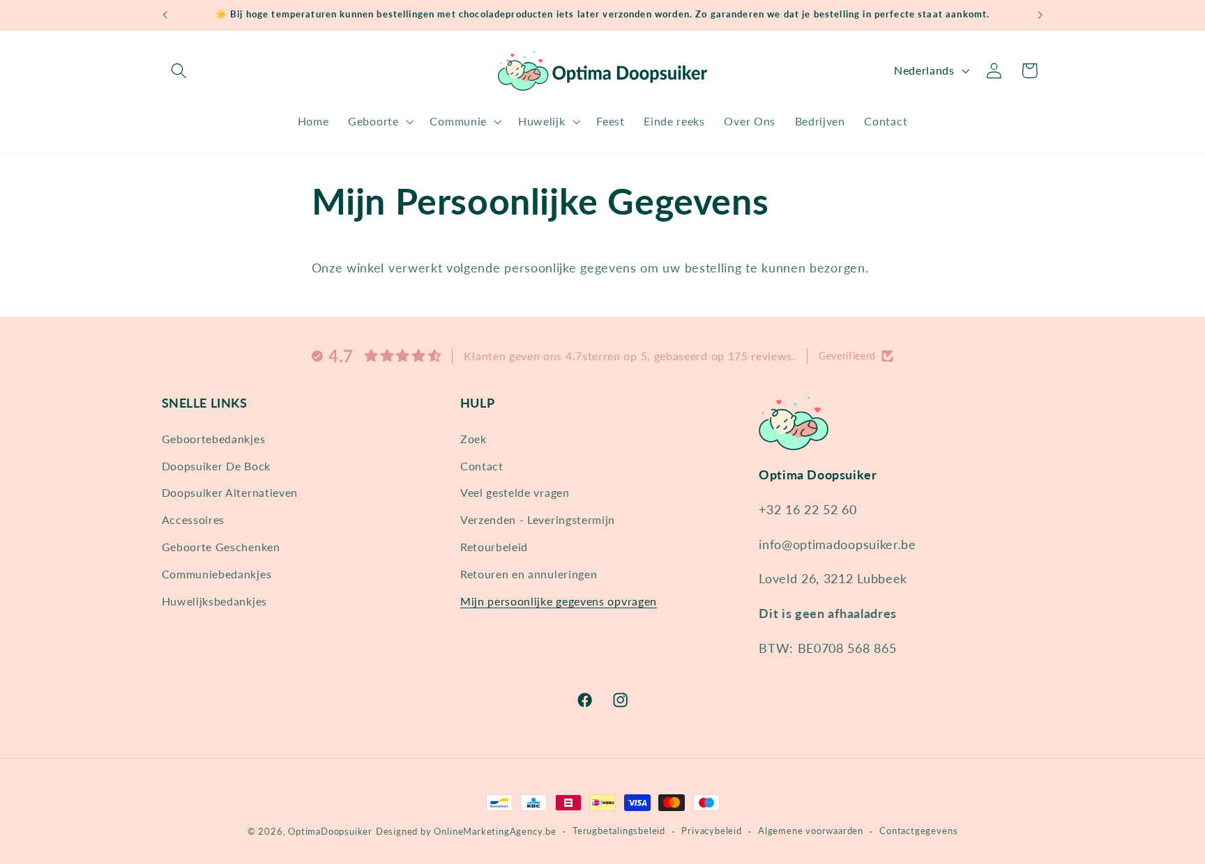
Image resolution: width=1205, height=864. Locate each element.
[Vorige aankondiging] (164, 15)
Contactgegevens (918, 831)
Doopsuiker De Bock (216, 465)
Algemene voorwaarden (810, 831)
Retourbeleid (494, 546)
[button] (179, 70)
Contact (481, 465)
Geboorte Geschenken (221, 546)
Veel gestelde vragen (515, 492)
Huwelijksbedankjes (214, 600)
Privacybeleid (711, 831)
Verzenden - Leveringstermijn (537, 518)
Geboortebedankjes (214, 438)
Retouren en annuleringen (529, 573)
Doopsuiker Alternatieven (230, 492)
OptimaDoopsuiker (330, 831)
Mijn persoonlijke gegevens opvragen (558, 600)
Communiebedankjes (217, 573)
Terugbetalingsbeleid (619, 831)
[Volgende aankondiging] (1040, 15)
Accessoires (193, 518)
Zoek (473, 438)
